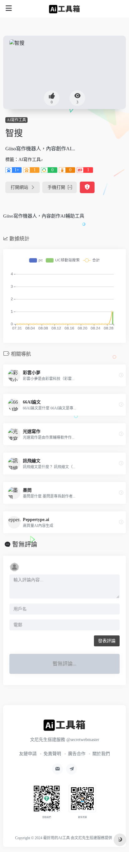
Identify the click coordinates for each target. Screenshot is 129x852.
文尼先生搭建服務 (90, 838)
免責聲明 (52, 753)
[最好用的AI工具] (65, 8)
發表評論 (107, 641)
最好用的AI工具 (56, 838)
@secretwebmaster (82, 739)
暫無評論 (24, 544)
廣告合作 (76, 753)
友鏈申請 (28, 753)
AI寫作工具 (16, 120)
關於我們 (101, 753)
